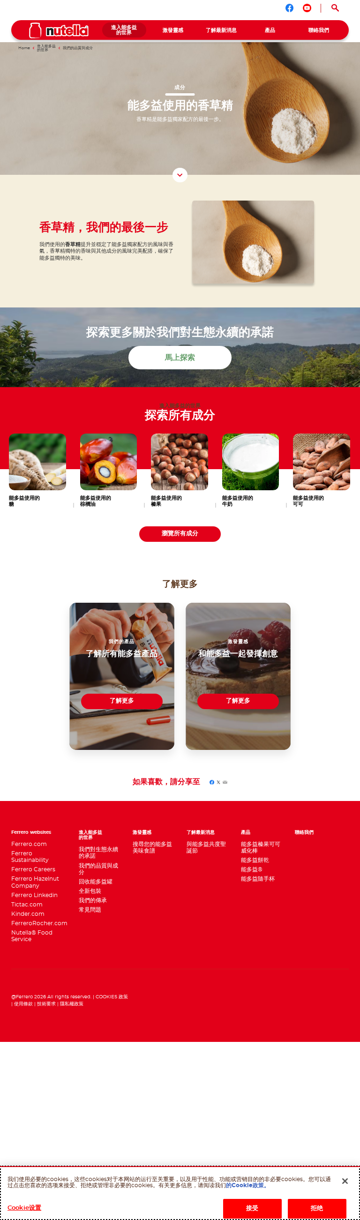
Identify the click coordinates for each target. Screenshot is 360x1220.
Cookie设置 (24, 1208)
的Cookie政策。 (248, 1185)
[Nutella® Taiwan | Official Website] (59, 30)
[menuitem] (124, 29)
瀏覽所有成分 (180, 534)
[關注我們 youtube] (307, 8)
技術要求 (46, 1004)
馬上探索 (180, 357)
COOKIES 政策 (112, 997)
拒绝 (317, 1208)
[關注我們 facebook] (289, 8)
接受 (252, 1208)
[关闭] (345, 1181)
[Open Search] (334, 8)
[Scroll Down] (180, 175)
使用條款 (23, 1004)
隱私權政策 (71, 1004)
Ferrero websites (31, 832)
